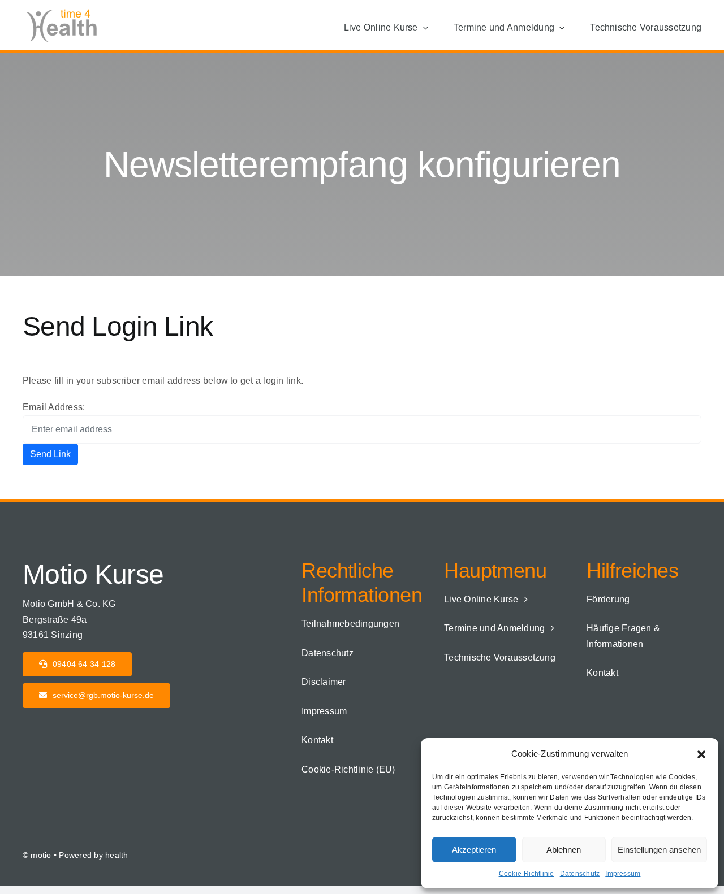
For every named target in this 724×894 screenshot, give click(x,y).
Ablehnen (563, 849)
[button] (701, 753)
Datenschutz (580, 874)
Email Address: (54, 407)
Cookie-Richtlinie (526, 874)
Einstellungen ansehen (659, 849)
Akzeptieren (474, 849)
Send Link (50, 454)
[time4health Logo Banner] (65, 10)
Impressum (622, 874)
